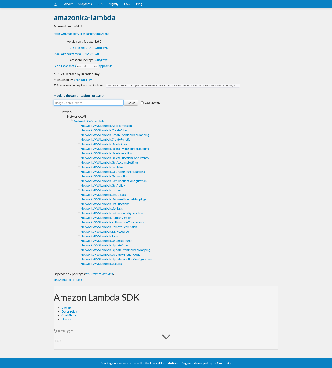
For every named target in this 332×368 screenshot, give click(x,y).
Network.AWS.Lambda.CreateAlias (104, 130)
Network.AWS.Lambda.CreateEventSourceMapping (115, 135)
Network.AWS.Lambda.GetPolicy (103, 185)
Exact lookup (152, 102)
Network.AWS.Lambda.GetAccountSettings (110, 162)
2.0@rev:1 (102, 47)
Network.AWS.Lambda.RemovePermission (109, 227)
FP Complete (222, 363)
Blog (139, 4)
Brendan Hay (82, 79)
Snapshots (85, 4)
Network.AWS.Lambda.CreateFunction (106, 139)
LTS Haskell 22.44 (81, 47)
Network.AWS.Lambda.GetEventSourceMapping (113, 171)
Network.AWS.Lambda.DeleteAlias (104, 144)
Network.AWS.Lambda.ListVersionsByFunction (112, 213)
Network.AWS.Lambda (89, 121)
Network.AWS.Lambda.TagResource (105, 231)
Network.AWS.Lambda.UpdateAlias (104, 245)
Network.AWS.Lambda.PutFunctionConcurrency (113, 222)
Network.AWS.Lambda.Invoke (101, 190)
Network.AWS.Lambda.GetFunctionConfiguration (114, 181)
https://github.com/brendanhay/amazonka (81, 33)
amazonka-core (64, 279)
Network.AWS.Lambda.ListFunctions (105, 204)
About (68, 4)
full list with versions (99, 274)
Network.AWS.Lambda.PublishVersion (106, 217)
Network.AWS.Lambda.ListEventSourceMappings (113, 199)
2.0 (97, 53)
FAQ (127, 4)
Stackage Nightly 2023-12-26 (73, 53)
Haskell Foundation (164, 363)
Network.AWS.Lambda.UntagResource (106, 240)
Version (66, 307)
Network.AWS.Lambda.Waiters (101, 263)
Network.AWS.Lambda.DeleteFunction (106, 153)
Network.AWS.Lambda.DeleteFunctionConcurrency (115, 158)
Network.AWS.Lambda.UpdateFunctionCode (110, 254)
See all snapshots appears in (83, 66)
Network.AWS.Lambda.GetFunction (104, 176)
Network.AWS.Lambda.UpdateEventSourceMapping (115, 250)
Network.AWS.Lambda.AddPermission (106, 125)
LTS (100, 4)
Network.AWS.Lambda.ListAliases (103, 194)
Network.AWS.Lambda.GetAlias (102, 167)
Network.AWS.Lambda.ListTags (102, 208)
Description (69, 311)
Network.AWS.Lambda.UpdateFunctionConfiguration (116, 259)
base (79, 279)
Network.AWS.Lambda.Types (100, 236)
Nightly (113, 4)
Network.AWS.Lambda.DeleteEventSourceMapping (115, 148)
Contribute (68, 315)
